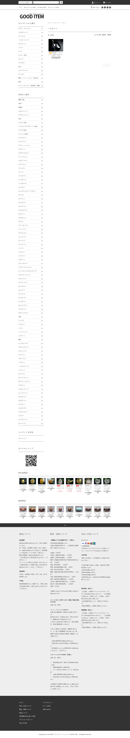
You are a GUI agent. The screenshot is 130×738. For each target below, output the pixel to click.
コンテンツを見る (54, 7)
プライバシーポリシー (26, 719)
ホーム (20, 7)
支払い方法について (25, 706)
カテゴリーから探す (31, 7)
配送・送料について (25, 709)
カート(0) (108, 2)
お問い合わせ (96, 7)
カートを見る (47, 706)
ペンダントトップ (56, 22)
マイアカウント (47, 702)
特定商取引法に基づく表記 (27, 716)
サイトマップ (22, 438)
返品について (23, 713)
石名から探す (43, 7)
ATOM (25, 723)
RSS (20, 723)
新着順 (109, 35)
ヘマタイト (63, 22)
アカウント (97, 2)
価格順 (104, 35)
